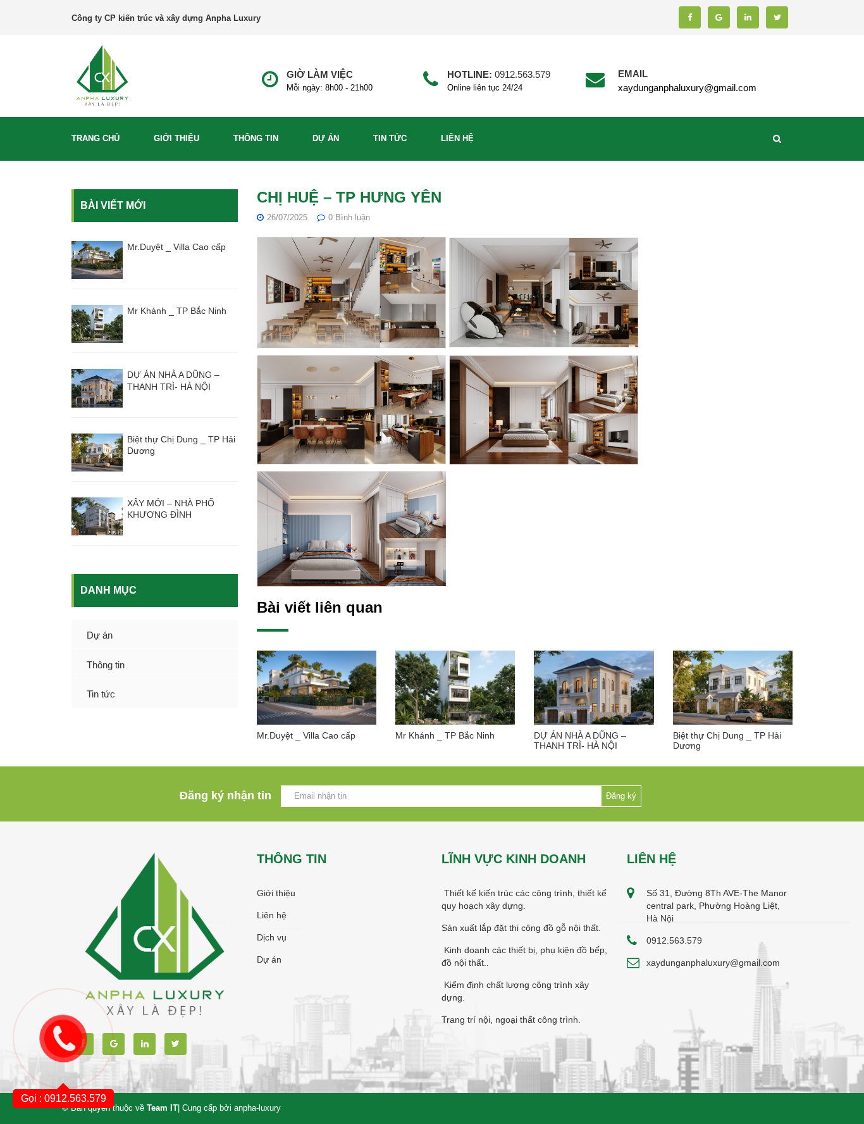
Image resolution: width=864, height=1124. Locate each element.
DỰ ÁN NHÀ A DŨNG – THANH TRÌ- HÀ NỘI (173, 380)
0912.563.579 (522, 74)
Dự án (325, 138)
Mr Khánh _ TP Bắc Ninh (176, 311)
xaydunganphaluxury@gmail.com (687, 87)
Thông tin (255, 138)
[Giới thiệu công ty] (102, 75)
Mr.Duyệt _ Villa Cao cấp (176, 247)
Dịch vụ (272, 937)
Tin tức (390, 138)
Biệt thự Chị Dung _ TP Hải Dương (181, 445)
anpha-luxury (257, 1108)
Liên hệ (457, 138)
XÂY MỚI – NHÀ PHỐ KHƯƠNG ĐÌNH (170, 509)
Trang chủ (95, 138)
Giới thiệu (176, 138)
